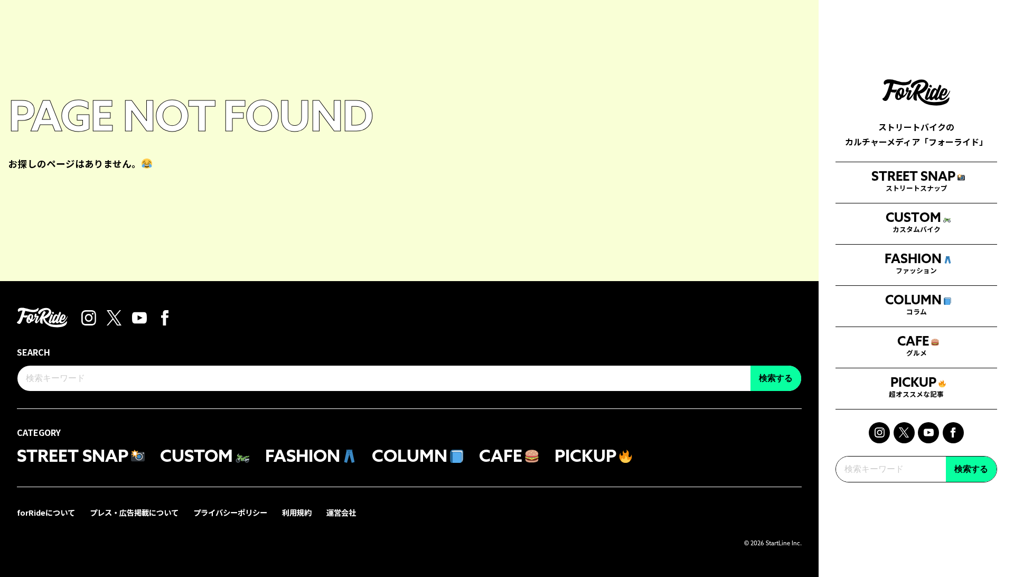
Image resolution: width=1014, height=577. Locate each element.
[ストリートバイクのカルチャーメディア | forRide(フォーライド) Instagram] (879, 432)
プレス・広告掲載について (134, 512)
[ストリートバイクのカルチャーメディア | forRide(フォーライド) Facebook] (953, 432)
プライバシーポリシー (230, 512)
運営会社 (341, 512)
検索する (971, 468)
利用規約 (297, 512)
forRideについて (46, 512)
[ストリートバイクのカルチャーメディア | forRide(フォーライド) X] (904, 432)
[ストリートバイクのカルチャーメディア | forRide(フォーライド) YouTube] (928, 432)
